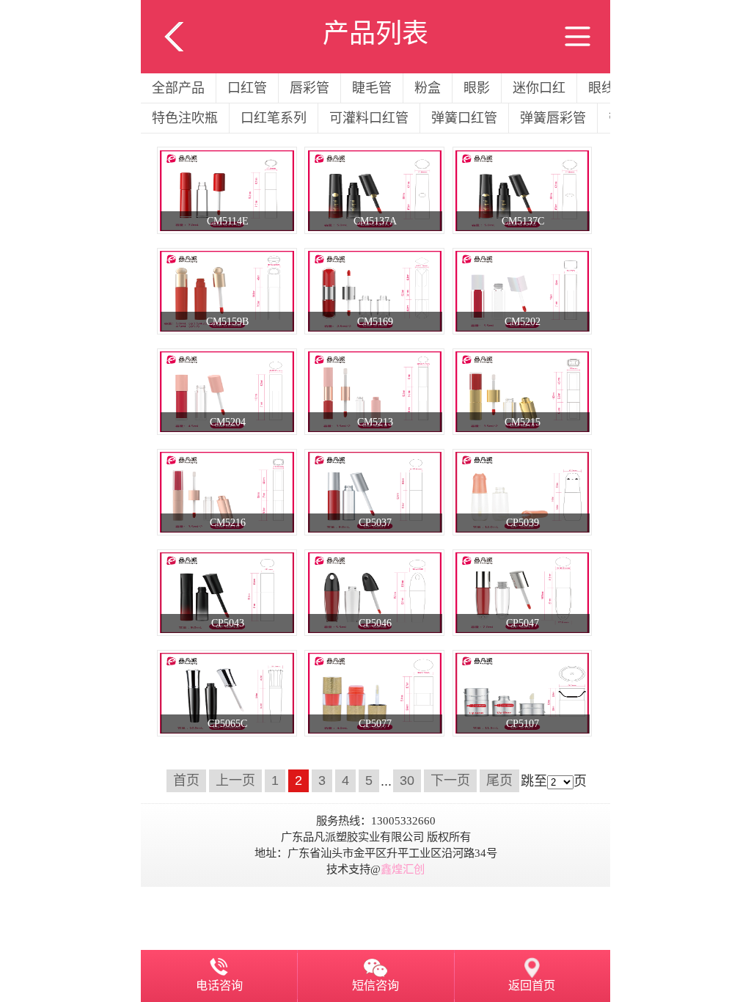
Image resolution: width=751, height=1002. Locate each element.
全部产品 (178, 88)
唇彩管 (309, 88)
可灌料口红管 (369, 118)
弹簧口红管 (464, 118)
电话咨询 (219, 985)
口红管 (247, 88)
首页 (186, 781)
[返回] (174, 9)
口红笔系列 (274, 118)
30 (407, 781)
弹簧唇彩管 (553, 118)
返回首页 (531, 985)
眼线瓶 (608, 88)
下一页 (450, 781)
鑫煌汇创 (403, 869)
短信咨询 (375, 985)
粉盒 (427, 88)
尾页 (499, 781)
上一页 (235, 781)
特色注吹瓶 (185, 118)
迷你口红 (539, 88)
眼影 (477, 88)
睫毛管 (372, 88)
